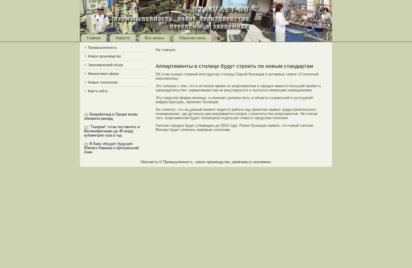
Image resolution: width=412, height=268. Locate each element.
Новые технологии (103, 82)
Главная (94, 38)
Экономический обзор (105, 65)
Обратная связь (192, 38)
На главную (165, 50)
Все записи (154, 38)
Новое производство (104, 56)
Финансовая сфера (103, 74)
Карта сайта (98, 91)
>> (86, 114)
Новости (123, 38)
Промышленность (102, 48)
